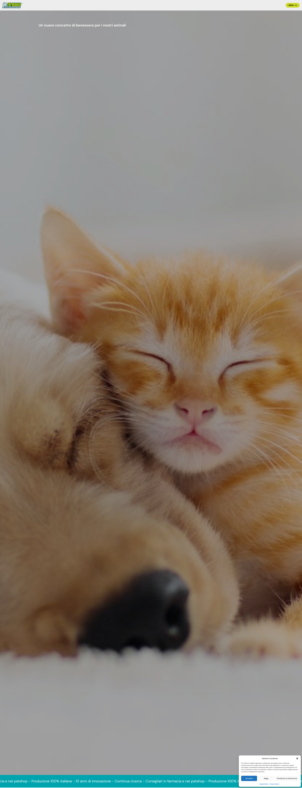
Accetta (249, 778)
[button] (297, 758)
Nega (266, 778)
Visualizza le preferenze (287, 778)
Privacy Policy (274, 784)
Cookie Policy (263, 784)
